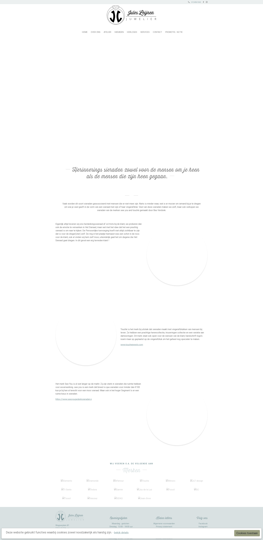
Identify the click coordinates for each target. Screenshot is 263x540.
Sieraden (119, 32)
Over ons (95, 32)
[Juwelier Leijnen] (131, 14)
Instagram (203, 526)
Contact (157, 32)
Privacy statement (164, 526)
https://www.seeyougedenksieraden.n (73, 399)
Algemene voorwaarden (164, 523)
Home (85, 32)
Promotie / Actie (174, 32)
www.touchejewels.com (132, 344)
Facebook (203, 523)
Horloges (132, 32)
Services (145, 32)
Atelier (107, 32)
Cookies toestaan (247, 533)
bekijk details (121, 532)
